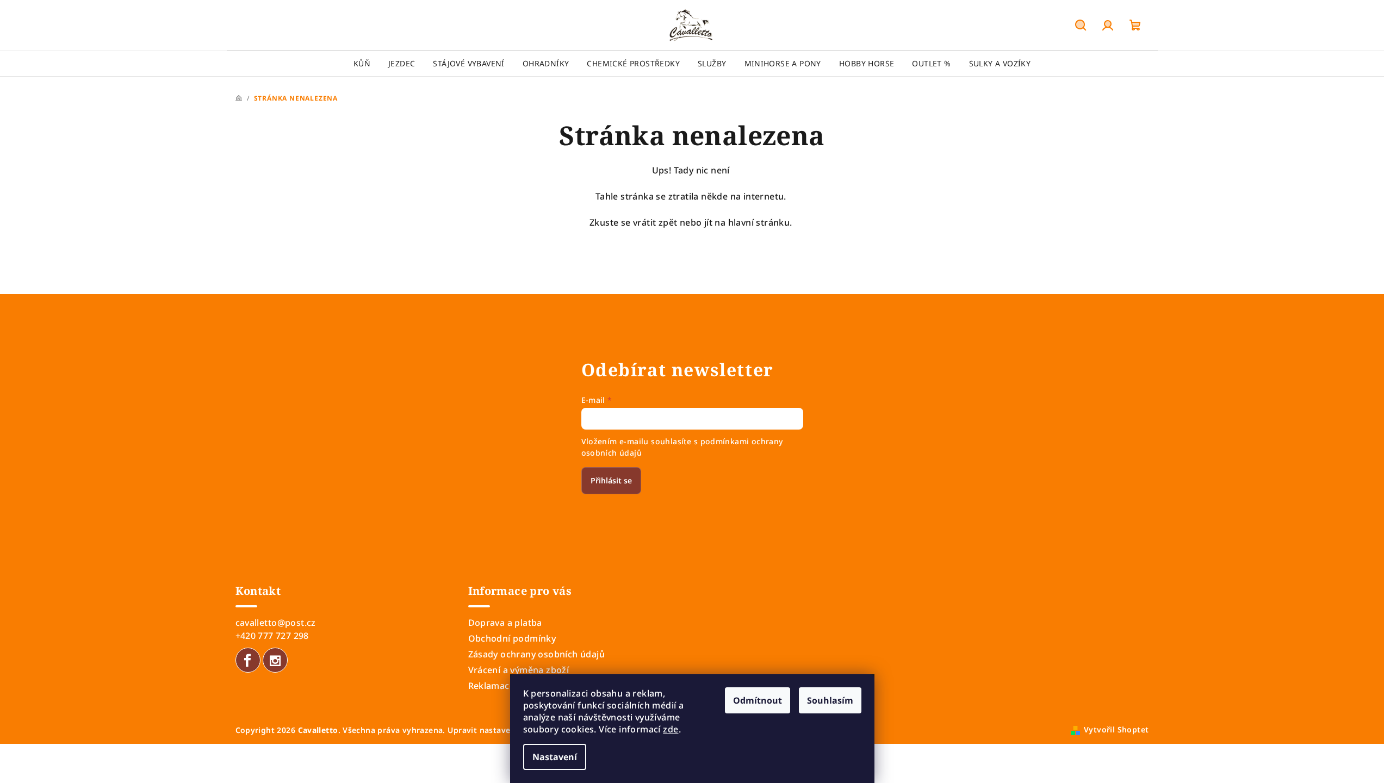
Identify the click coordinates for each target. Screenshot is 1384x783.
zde (670, 729)
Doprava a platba (505, 623)
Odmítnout (757, 700)
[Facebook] (247, 660)
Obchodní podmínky (512, 638)
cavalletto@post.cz (275, 623)
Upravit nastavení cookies (499, 730)
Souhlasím (830, 700)
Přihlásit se (611, 480)
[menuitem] (362, 63)
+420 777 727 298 (272, 636)
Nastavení (554, 757)
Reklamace (491, 686)
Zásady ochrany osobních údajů (536, 654)
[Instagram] (275, 660)
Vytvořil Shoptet (1116, 729)
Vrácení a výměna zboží (518, 670)
